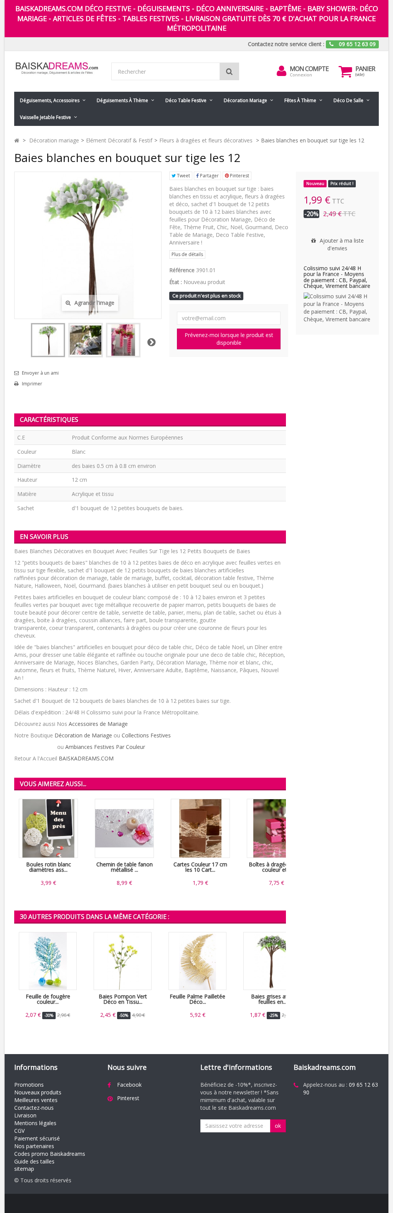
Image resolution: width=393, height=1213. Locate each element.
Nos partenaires (34, 1146)
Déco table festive (185, 100)
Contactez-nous (34, 1107)
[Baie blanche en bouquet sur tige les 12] (85, 340)
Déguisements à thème (122, 100)
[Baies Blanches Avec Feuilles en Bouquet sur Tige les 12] (48, 340)
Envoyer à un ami (40, 373)
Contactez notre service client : (286, 44)
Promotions (29, 1084)
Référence (182, 270)
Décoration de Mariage (83, 735)
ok (278, 1125)
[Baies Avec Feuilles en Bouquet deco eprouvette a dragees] (123, 340)
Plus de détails (187, 254)
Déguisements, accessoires (49, 100)
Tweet (183, 175)
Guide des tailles (34, 1161)
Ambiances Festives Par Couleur (105, 746)
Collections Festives (146, 735)
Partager (209, 175)
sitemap (24, 1168)
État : (175, 282)
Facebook (129, 1084)
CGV (19, 1130)
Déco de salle (348, 100)
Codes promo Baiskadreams (49, 1153)
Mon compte (309, 69)
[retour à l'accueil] (16, 140)
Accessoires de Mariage (98, 723)
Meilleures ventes (36, 1100)
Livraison (25, 1115)
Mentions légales (35, 1123)
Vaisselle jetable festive (45, 117)
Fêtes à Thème (300, 100)
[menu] (281, 71)
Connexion (301, 75)
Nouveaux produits (37, 1092)
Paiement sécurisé (37, 1138)
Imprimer (32, 384)
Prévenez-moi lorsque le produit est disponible (229, 338)
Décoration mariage (245, 100)
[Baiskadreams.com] (57, 68)
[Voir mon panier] (345, 71)
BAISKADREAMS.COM (86, 758)
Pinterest (239, 175)
